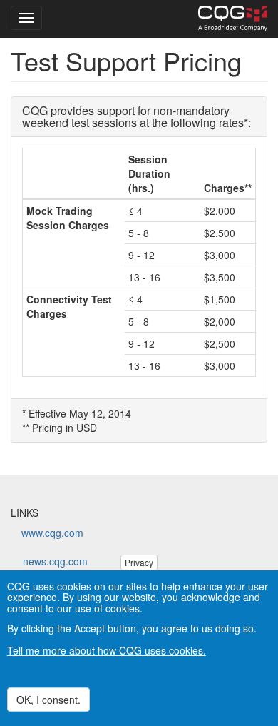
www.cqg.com (52, 532)
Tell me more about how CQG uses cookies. (106, 650)
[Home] (232, 18)
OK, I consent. (48, 699)
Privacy (139, 562)
